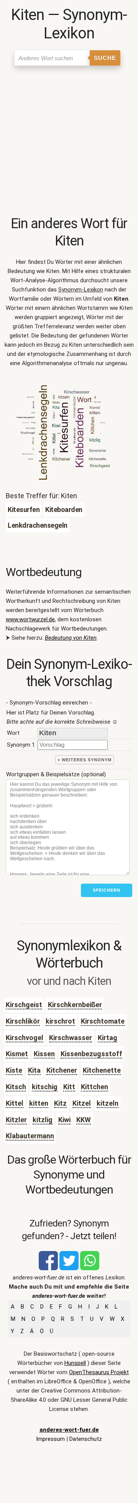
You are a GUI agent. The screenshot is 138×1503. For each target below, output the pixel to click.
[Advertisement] (69, 142)
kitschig (45, 1087)
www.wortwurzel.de (30, 619)
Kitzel (81, 1103)
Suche (105, 57)
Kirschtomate (103, 1021)
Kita (34, 1070)
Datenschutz (85, 1439)
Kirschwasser (70, 1038)
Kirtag (107, 1038)
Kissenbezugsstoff (91, 1054)
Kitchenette (102, 1070)
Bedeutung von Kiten (71, 637)
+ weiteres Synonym (85, 759)
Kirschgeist (24, 1005)
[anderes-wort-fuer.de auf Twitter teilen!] (69, 1268)
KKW (83, 1120)
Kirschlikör (23, 1021)
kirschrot (60, 1021)
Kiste (14, 1070)
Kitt (69, 1087)
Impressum (50, 1439)
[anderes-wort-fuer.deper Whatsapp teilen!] (89, 1268)
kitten (38, 1103)
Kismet (17, 1054)
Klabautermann (30, 1136)
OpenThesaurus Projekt (99, 1372)
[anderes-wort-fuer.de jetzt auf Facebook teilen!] (48, 1268)
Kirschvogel (24, 1038)
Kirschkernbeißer (75, 1005)
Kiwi (64, 1120)
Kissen (44, 1054)
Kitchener (61, 1070)
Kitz (60, 1103)
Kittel (14, 1103)
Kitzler (16, 1120)
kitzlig (43, 1120)
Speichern (106, 890)
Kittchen (94, 1087)
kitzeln (107, 1103)
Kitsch (16, 1087)
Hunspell (75, 1363)
